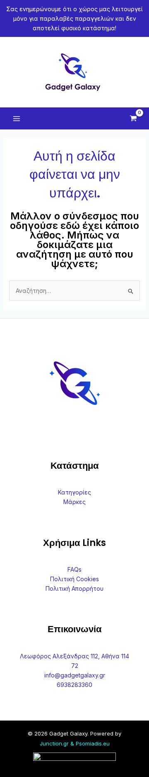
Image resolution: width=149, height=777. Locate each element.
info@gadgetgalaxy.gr (74, 675)
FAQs (74, 569)
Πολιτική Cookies (74, 578)
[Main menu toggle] (16, 118)
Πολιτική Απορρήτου (74, 588)
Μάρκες (74, 501)
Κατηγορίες (74, 492)
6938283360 (74, 684)
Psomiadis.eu (93, 743)
